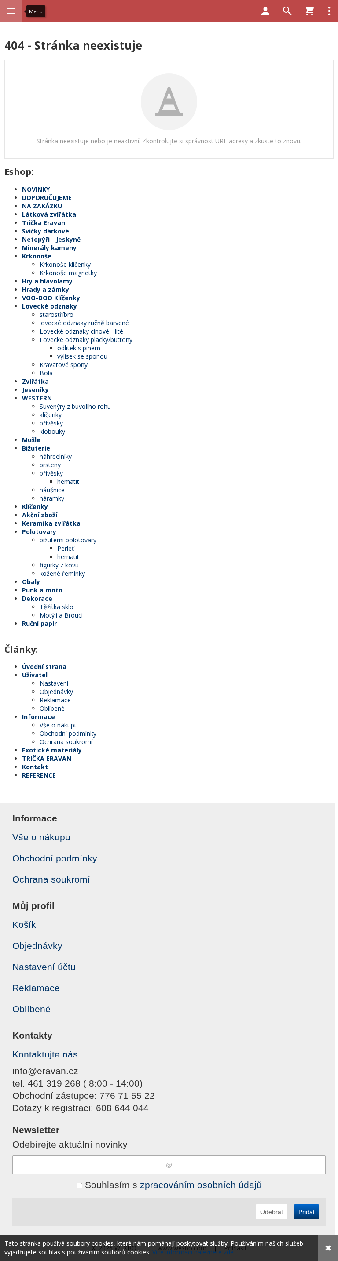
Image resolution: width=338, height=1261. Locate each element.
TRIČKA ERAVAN (46, 758)
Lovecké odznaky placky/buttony (86, 339)
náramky (52, 498)
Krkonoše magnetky (68, 273)
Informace (38, 716)
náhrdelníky (56, 456)
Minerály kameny (49, 247)
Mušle (31, 440)
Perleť (65, 548)
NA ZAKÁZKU (42, 206)
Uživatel (35, 675)
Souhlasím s (172, 1185)
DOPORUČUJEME (47, 197)
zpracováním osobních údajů (201, 1185)
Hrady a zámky (45, 289)
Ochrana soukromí (66, 742)
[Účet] (265, 11)
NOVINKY (36, 189)
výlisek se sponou (82, 356)
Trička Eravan (43, 222)
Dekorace (37, 598)
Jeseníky (35, 389)
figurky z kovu (59, 565)
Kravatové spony (64, 364)
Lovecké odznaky (49, 306)
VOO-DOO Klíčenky (51, 298)
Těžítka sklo (56, 607)
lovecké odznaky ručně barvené (84, 323)
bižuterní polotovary (68, 540)
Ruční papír (39, 623)
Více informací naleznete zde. (193, 1252)
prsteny (50, 465)
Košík (24, 924)
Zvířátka (35, 381)
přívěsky (51, 423)
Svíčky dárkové (45, 231)
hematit (68, 481)
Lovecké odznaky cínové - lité (81, 331)
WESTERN (37, 398)
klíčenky (51, 415)
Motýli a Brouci (61, 615)
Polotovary (39, 531)
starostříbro (56, 314)
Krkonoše (36, 256)
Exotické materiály (52, 750)
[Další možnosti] (329, 11)
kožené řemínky (62, 573)
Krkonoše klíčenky (65, 264)
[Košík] (309, 11)
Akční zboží (39, 515)
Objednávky (56, 691)
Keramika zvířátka (51, 523)
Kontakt (35, 767)
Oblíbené (52, 708)
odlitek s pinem (78, 348)
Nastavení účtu (44, 967)
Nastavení (54, 683)
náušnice (52, 490)
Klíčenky (35, 506)
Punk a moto (42, 590)
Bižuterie (36, 448)
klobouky (52, 431)
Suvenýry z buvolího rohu (75, 406)
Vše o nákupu (59, 725)
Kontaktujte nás (45, 1054)
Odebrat (271, 1211)
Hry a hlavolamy (47, 281)
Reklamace (55, 700)
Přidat (306, 1211)
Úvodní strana (44, 666)
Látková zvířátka (49, 214)
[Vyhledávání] (287, 11)
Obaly (31, 582)
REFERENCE (39, 775)
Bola (46, 373)
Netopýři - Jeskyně (51, 239)
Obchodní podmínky (68, 733)
